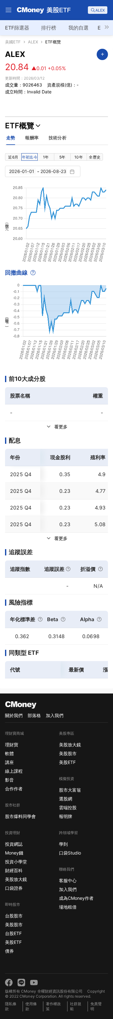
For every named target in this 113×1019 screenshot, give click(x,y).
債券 (9, 951)
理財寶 (11, 744)
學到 (63, 844)
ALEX (33, 42)
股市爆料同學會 (20, 816)
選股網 (65, 798)
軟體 (9, 753)
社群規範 (75, 1006)
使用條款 (31, 1006)
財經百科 (14, 870)
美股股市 (14, 924)
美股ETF (13, 942)
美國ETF (13, 42)
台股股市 (14, 915)
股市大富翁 (70, 790)
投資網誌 (14, 844)
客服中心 (68, 880)
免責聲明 (96, 1006)
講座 (9, 762)
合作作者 (14, 788)
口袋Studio (70, 852)
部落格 (34, 715)
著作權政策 (53, 1006)
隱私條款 (10, 1006)
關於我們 (14, 715)
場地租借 (68, 907)
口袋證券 (14, 888)
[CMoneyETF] (44, 10)
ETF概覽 (53, 42)
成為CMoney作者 (76, 898)
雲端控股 (68, 807)
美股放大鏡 (16, 879)
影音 (9, 779)
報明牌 (65, 816)
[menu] (8, 10)
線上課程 (14, 771)
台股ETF (13, 933)
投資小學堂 (16, 861)
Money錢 (14, 852)
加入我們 (54, 715)
